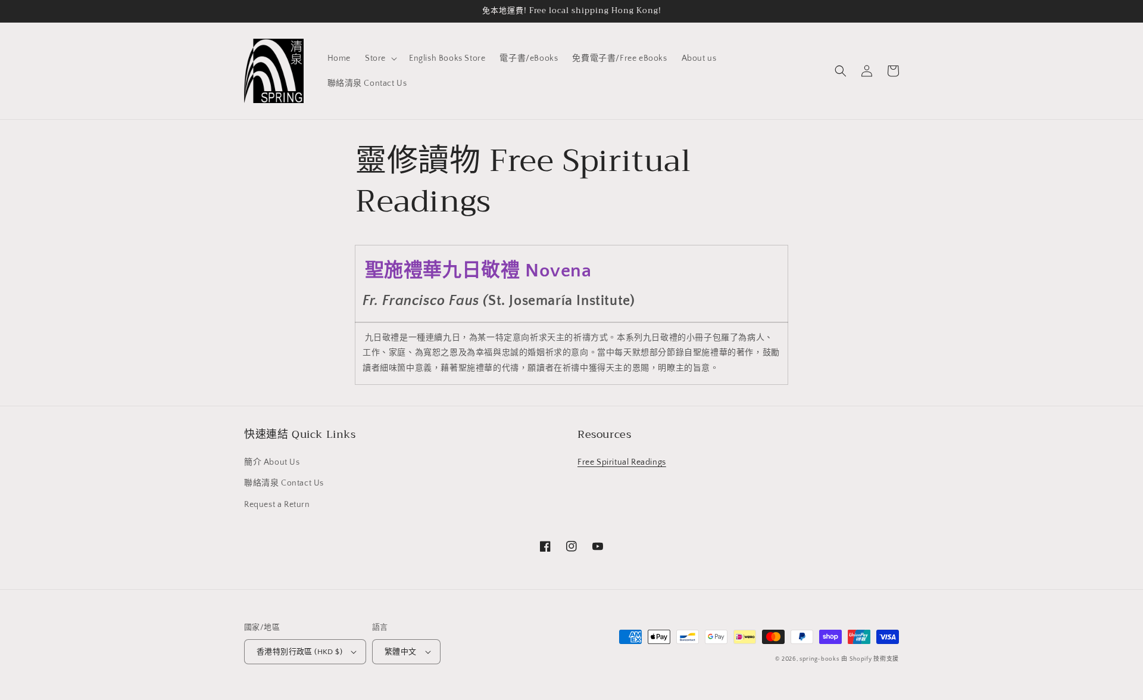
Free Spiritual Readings (621, 462)
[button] (380, 58)
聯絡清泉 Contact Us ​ (285, 483)
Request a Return (277, 504)
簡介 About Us (272, 462)
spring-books (819, 659)
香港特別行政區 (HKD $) (299, 652)
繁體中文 (401, 652)
